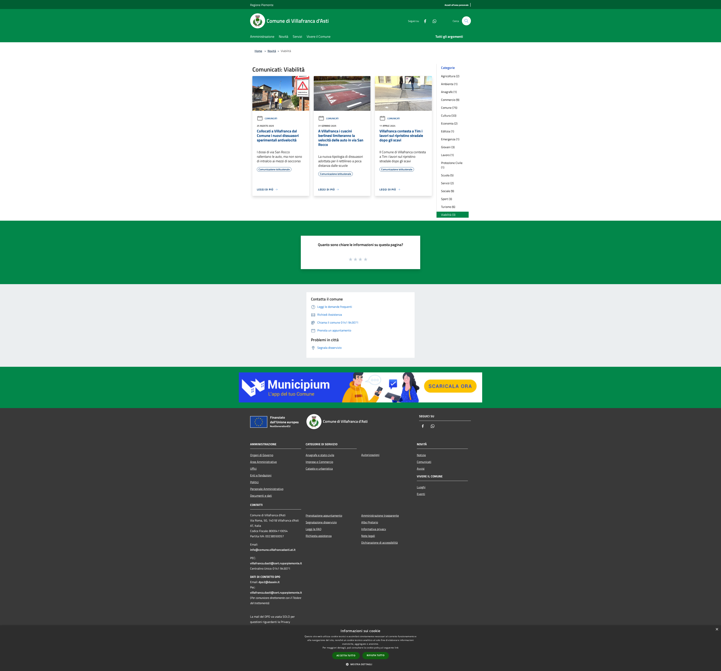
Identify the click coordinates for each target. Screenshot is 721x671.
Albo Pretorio (369, 522)
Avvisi (421, 468)
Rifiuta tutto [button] (376, 655)
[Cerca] (466, 20)
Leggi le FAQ (313, 529)
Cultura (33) (448, 115)
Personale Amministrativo (266, 489)
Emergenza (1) (450, 139)
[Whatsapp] (433, 20)
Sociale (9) (447, 191)
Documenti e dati (261, 495)
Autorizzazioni (370, 455)
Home (258, 51)
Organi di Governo (261, 455)
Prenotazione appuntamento (324, 515)
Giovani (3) (448, 147)
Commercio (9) (450, 99)
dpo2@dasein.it (269, 582)
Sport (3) (446, 199)
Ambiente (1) (449, 84)
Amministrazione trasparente (380, 515)
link (396, 647)
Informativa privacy (373, 529)
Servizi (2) (447, 183)
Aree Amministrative (263, 462)
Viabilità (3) (448, 214)
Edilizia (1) (447, 131)
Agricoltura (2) (450, 76)
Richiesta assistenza (319, 536)
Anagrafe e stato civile (320, 455)
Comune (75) (449, 107)
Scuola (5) (447, 175)
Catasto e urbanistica (319, 468)
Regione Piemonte (261, 5)
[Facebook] (423, 20)
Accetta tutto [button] (345, 655)
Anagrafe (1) (449, 92)
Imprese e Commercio (319, 462)
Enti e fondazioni (261, 475)
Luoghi (421, 487)
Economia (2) (449, 123)
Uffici (253, 468)
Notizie (421, 455)
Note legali (368, 536)
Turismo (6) (448, 207)
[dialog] (360, 648)
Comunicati (271, 118)
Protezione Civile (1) (451, 165)
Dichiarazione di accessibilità (379, 542)
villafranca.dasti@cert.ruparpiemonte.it (276, 563)
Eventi (421, 494)
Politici (254, 482)
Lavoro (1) (447, 155)
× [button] (716, 629)
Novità (272, 51)
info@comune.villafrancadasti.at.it (273, 549)
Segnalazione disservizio (321, 522)
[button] (360, 664)
